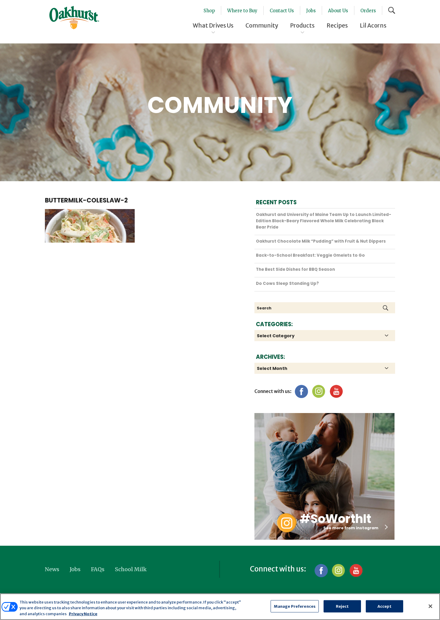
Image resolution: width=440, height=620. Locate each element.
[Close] (430, 606)
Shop (209, 10)
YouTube (336, 391)
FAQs (97, 569)
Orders (368, 10)
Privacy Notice (83, 613)
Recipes (337, 25)
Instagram (318, 391)
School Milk (131, 569)
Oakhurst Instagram (286, 523)
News (52, 569)
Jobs (311, 10)
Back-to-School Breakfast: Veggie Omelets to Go (310, 255)
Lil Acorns (373, 25)
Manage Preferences (294, 606)
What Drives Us (213, 25)
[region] (220, 606)
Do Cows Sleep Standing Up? (287, 283)
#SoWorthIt (335, 518)
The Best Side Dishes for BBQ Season (295, 269)
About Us (338, 10)
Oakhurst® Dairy (74, 17)
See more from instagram (350, 527)
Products (302, 25)
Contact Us (282, 10)
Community (261, 25)
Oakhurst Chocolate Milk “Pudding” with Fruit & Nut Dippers (321, 241)
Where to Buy (242, 10)
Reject (342, 606)
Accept (384, 606)
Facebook (301, 391)
